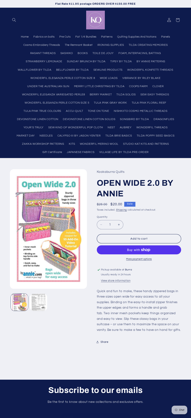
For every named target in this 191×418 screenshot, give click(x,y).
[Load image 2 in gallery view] (38, 302)
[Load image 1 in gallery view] (19, 302)
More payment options (139, 259)
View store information (116, 280)
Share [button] (104, 342)
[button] (14, 20)
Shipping (121, 210)
